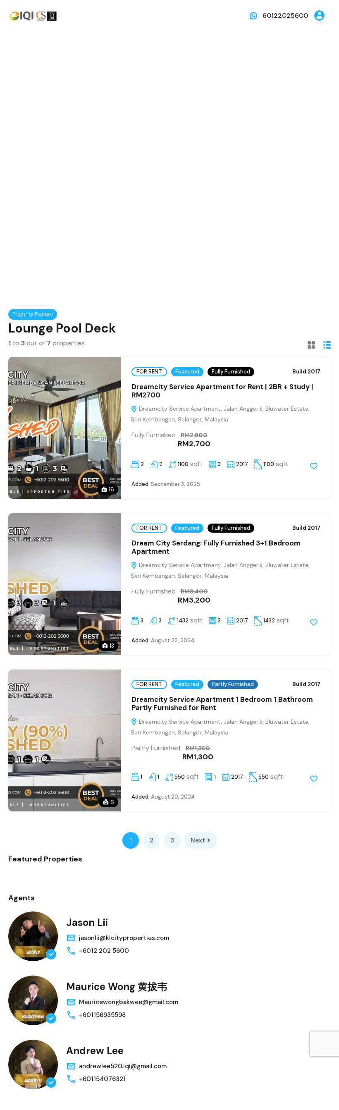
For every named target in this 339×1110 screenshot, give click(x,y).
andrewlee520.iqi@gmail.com (123, 1066)
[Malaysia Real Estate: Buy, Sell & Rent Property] (33, 15)
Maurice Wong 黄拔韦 (116, 986)
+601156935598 (102, 1015)
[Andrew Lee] (33, 1064)
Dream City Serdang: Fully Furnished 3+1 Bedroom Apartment (216, 547)
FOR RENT (149, 371)
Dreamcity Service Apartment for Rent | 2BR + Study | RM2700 (222, 391)
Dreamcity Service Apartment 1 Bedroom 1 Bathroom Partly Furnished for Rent (222, 703)
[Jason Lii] (33, 936)
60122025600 (285, 15)
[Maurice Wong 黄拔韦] (33, 1000)
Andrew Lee (95, 1050)
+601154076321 (102, 1079)
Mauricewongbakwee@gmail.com (128, 1002)
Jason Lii (87, 922)
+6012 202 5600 (104, 951)
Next (198, 840)
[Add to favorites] (313, 466)
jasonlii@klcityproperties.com (124, 938)
